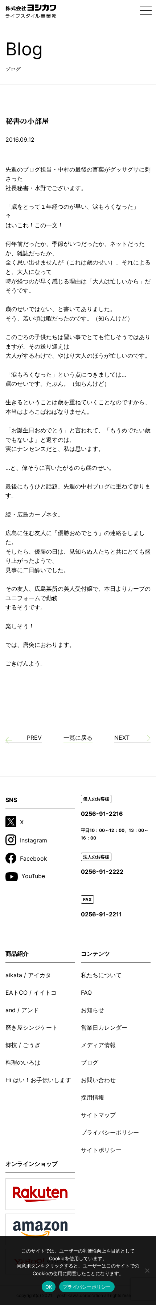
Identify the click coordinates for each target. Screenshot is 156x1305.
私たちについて (101, 975)
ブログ (89, 1062)
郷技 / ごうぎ (22, 1045)
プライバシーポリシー (110, 1132)
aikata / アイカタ (28, 975)
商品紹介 (17, 953)
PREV (34, 737)
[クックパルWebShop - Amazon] (40, 1229)
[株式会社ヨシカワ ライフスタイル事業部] (30, 11)
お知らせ (92, 1010)
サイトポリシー (101, 1149)
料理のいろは (22, 1062)
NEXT (122, 737)
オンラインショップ (31, 1163)
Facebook (33, 858)
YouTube (33, 876)
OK (48, 1287)
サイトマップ (98, 1115)
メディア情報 (98, 1045)
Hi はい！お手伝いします (38, 1080)
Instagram (33, 840)
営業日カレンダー (104, 1027)
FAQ (86, 992)
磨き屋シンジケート (31, 1027)
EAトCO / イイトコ (31, 992)
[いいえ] (147, 1270)
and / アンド (22, 1010)
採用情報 (92, 1097)
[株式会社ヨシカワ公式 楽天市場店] (40, 1194)
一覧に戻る (78, 737)
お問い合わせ (98, 1080)
